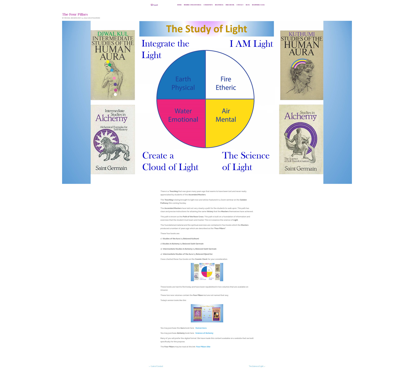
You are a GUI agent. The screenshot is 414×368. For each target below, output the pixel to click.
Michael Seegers (70, 18)
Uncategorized (94, 18)
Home (179, 5)
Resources (219, 5)
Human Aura (201, 328)
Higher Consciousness (192, 5)
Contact (240, 5)
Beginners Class (258, 5)
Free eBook (230, 5)
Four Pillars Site (203, 347)
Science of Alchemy (204, 333)
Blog (248, 5)
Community (208, 5)
